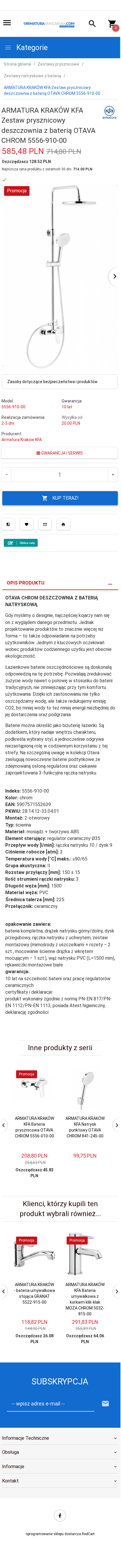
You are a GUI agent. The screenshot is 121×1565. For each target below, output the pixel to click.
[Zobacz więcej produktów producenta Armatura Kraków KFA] (109, 112)
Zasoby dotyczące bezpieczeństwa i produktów (52, 381)
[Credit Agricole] (21, 542)
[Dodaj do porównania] (8, 524)
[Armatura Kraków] (49, 24)
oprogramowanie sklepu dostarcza (53, 1534)
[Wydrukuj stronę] (63, 524)
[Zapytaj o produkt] (45, 524)
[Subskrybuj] (105, 1404)
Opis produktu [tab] (25, 583)
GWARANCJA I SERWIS (61, 453)
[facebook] (60, 1515)
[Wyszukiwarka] (89, 24)
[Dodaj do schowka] (26, 524)
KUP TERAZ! (65, 498)
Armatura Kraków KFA (21, 439)
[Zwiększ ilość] (112, 475)
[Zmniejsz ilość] (6, 475)
